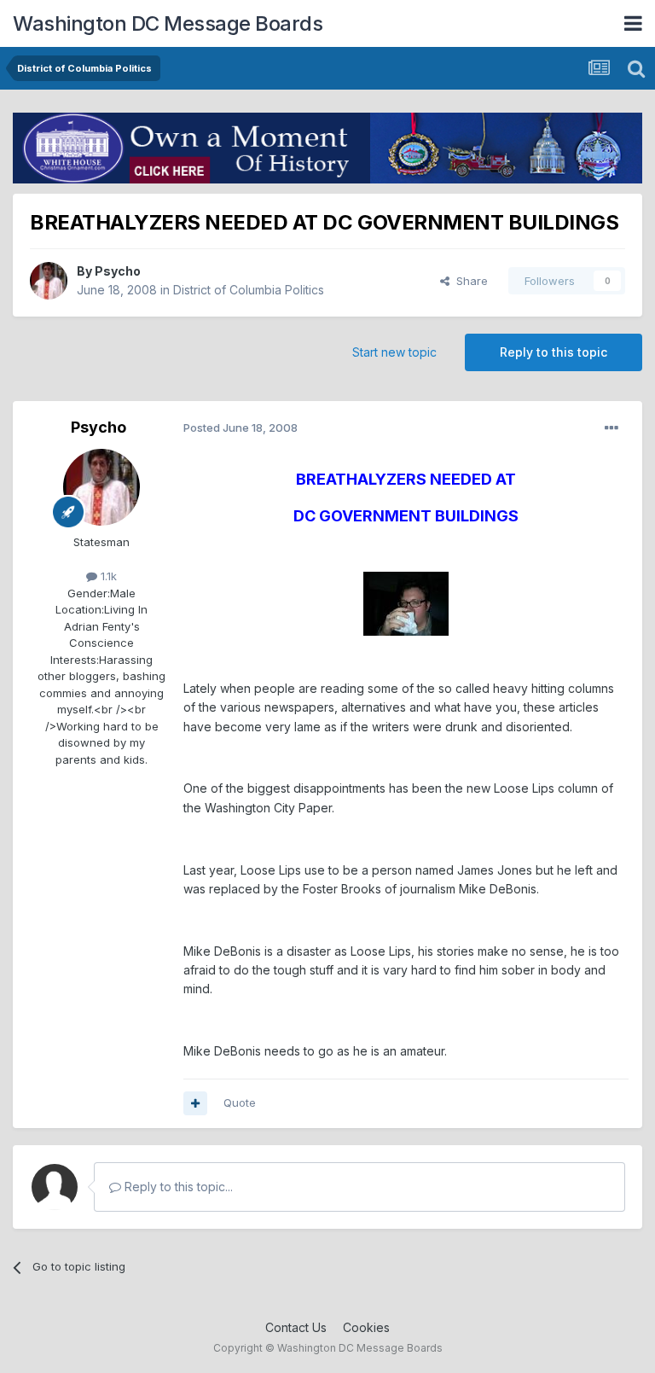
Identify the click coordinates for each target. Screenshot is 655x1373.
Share (468, 281)
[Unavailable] (406, 603)
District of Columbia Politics (248, 289)
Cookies (366, 1327)
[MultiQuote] (195, 1103)
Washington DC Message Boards (167, 23)
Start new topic (394, 352)
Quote (239, 1102)
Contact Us (296, 1327)
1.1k (107, 576)
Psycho (118, 271)
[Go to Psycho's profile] (48, 281)
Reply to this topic (553, 352)
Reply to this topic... (177, 1186)
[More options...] (611, 428)
